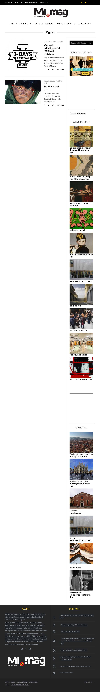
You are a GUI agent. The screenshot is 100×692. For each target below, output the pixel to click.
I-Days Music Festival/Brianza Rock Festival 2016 (52, 48)
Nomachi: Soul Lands (51, 86)
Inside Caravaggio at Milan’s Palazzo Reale (79, 204)
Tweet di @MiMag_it (77, 113)
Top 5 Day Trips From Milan (78, 456)
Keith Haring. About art (77, 230)
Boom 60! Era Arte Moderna (79, 354)
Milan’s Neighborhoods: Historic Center (80, 484)
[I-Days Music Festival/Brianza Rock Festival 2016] (23, 56)
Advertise (18, 2)
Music (50, 42)
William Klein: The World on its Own (81, 379)
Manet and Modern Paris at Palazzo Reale (81, 255)
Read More (60, 69)
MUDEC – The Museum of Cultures (81, 281)
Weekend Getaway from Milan (81, 454)
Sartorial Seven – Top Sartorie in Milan (80, 596)
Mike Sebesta (50, 54)
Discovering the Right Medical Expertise (74, 625)
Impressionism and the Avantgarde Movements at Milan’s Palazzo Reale (81, 150)
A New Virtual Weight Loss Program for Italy (76, 666)
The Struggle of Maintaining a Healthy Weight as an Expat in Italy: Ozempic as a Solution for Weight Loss (78, 640)
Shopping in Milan (76, 592)
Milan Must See (75, 511)
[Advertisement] (81, 94)
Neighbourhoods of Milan (79, 481)
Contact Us (44, 2)
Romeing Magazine (31, 2)
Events (46, 42)
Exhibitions (51, 81)
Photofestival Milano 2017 (78, 330)
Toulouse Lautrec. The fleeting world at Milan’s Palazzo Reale (80, 177)
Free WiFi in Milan (75, 567)
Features (73, 565)
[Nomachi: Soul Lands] (23, 92)
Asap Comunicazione (20, 685)
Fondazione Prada (75, 305)
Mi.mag (48, 90)
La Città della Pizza (67, 673)
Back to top (88, 682)
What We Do (8, 2)
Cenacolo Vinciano (76, 513)
